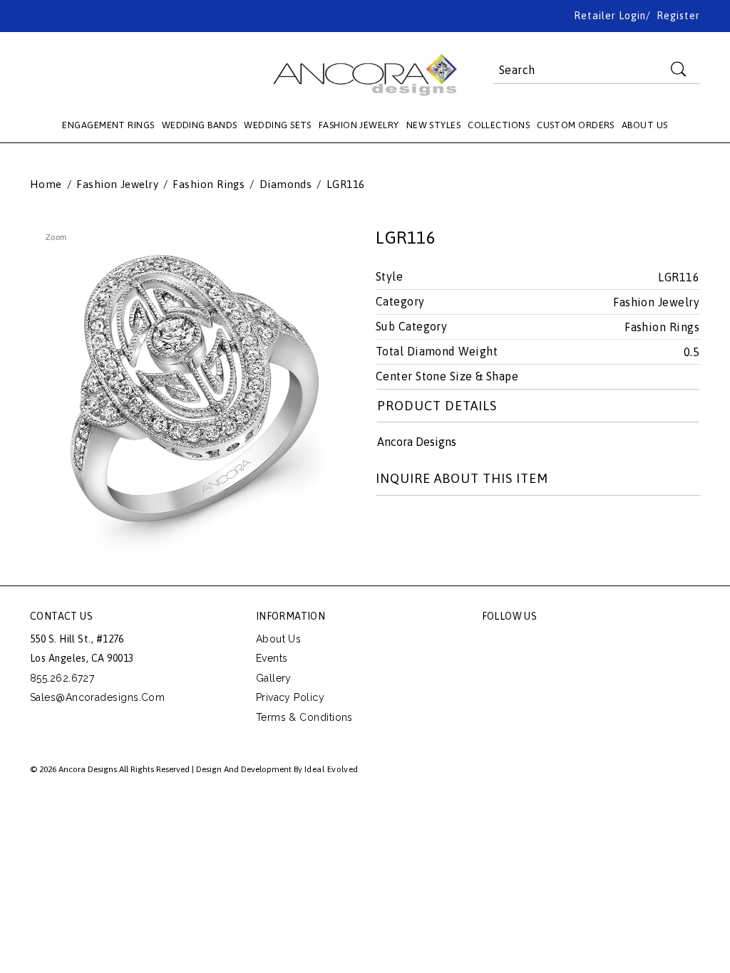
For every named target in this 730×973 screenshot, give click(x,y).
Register (678, 15)
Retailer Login (610, 15)
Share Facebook (419, 525)
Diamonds (285, 184)
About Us (279, 639)
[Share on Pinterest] (451, 525)
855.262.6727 (62, 678)
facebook (493, 642)
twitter (525, 642)
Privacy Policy (290, 697)
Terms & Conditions (304, 717)
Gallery (274, 678)
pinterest (557, 642)
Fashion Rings (209, 184)
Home (46, 184)
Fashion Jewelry (117, 184)
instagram (589, 642)
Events (272, 658)
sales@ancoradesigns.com (97, 697)
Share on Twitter (387, 525)
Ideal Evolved (331, 769)
